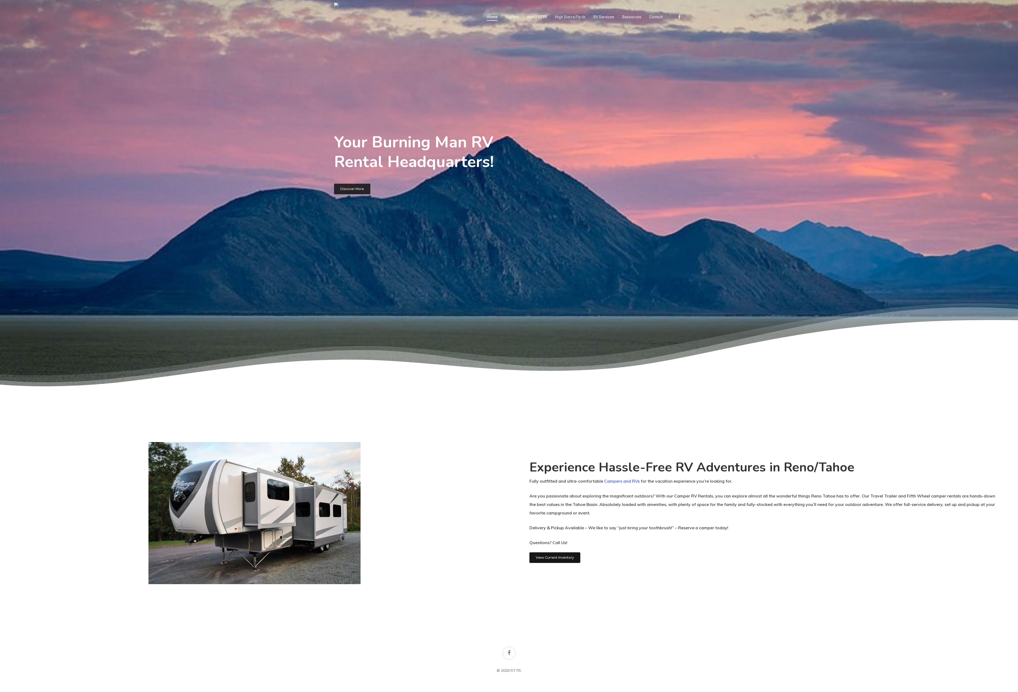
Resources (631, 17)
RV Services (603, 17)
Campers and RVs (622, 481)
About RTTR (537, 17)
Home (492, 17)
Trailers (512, 17)
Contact (655, 17)
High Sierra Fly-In (570, 17)
